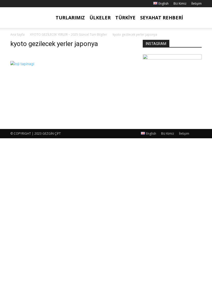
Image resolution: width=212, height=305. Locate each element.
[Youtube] (40, 3)
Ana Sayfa (17, 34)
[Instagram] (23, 3)
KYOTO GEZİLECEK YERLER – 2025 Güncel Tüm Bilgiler (68, 34)
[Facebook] (14, 3)
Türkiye (125, 17)
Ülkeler (100, 17)
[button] (195, 17)
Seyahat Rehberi (161, 17)
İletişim (196, 3)
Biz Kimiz (179, 3)
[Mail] (31, 3)
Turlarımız (70, 17)
